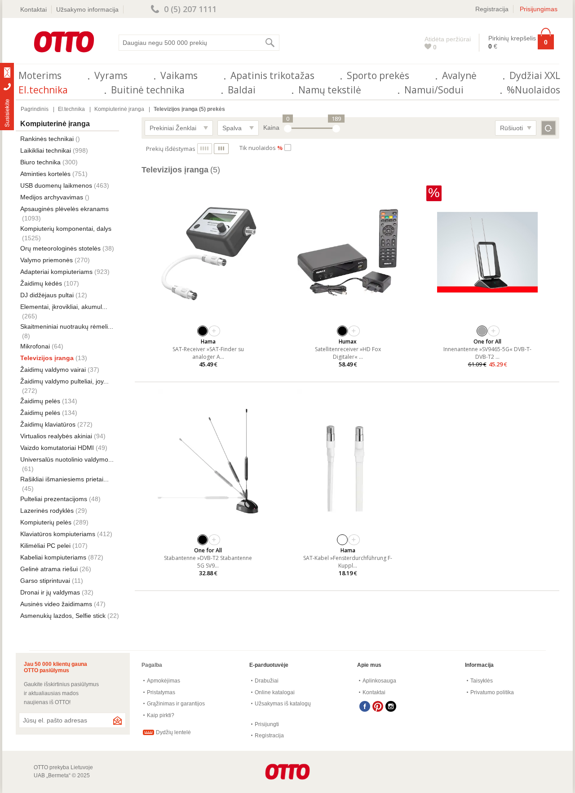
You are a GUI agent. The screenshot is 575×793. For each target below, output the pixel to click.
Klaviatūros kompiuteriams (57, 533)
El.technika (43, 90)
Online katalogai (275, 692)
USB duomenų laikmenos (56, 185)
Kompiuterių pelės (45, 522)
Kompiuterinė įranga (119, 109)
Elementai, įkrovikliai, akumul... (63, 306)
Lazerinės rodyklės (47, 510)
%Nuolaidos (533, 90)
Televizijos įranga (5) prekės (189, 109)
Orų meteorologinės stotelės (60, 248)
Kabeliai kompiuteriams (53, 557)
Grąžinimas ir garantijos (176, 703)
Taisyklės (481, 681)
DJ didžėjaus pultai (47, 295)
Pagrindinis (35, 109)
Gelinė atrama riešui (49, 569)
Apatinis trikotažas (272, 75)
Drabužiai (267, 681)
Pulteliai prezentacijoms (53, 498)
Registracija (492, 9)
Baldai (242, 90)
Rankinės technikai (47, 138)
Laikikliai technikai (45, 150)
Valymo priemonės (46, 260)
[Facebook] (364, 706)
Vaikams (179, 75)
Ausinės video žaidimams (56, 604)
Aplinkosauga (379, 681)
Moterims (40, 75)
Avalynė (459, 75)
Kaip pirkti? (160, 715)
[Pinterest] (377, 706)
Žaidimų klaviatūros (47, 424)
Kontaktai (33, 9)
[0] (288, 128)
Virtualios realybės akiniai (56, 436)
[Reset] (548, 128)
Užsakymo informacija (87, 9)
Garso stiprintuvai (45, 580)
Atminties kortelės (45, 173)
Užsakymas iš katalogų (283, 703)
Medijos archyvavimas (51, 197)
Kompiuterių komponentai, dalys (65, 228)
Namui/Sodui (434, 90)
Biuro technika (40, 162)
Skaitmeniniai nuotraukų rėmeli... (66, 326)
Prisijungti (267, 724)
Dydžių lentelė (173, 732)
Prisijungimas (538, 9)
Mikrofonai (35, 346)
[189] (336, 128)
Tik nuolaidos (261, 148)
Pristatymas (161, 692)
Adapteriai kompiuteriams (56, 271)
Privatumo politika (492, 692)
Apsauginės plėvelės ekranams (64, 208)
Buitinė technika (148, 90)
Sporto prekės (378, 75)
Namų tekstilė (329, 90)
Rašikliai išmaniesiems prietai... (64, 479)
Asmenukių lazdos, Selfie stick (63, 615)
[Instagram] (390, 706)
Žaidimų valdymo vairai (53, 369)
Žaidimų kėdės (41, 283)
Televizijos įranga (47, 357)
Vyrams (111, 75)
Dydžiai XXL (534, 75)
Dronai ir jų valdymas (50, 592)
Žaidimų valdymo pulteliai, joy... (64, 381)
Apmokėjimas (163, 681)
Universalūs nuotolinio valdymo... (67, 459)
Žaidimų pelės (40, 401)
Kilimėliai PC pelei (45, 545)
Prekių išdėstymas (170, 149)
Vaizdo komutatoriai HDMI (57, 447)
